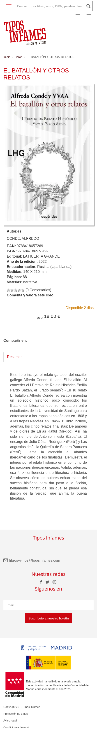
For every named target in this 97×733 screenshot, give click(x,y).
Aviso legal (10, 720)
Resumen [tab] (15, 357)
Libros (18, 57)
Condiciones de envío (16, 727)
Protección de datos (15, 713)
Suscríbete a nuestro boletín (48, 618)
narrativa (30, 282)
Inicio (6, 57)
